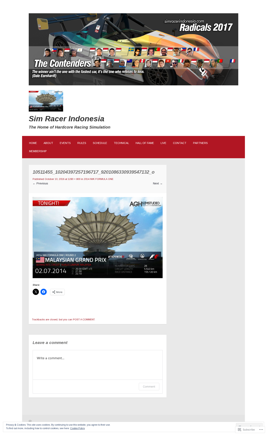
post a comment (84, 319)
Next (158, 183)
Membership (38, 151)
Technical (121, 143)
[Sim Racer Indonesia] (133, 84)
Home (33, 143)
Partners (200, 143)
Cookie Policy (77, 428)
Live (163, 143)
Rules (81, 143)
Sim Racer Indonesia (66, 118)
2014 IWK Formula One (98, 179)
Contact (179, 143)
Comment (149, 386)
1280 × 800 (74, 179)
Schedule (100, 143)
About (48, 143)
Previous (40, 183)
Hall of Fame (145, 143)
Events (65, 143)
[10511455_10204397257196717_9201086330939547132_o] (98, 277)
